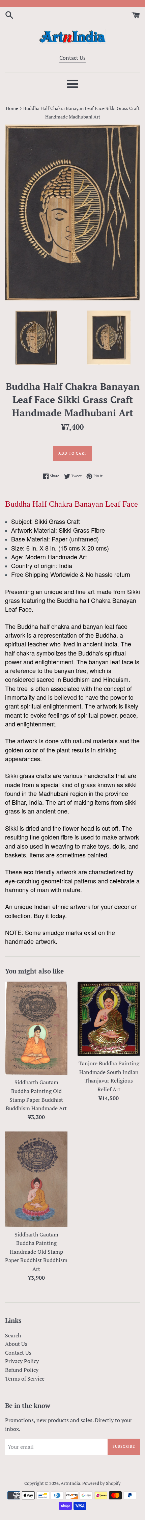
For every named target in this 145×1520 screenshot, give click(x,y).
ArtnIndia (70, 1483)
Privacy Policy (22, 1361)
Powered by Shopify (101, 1483)
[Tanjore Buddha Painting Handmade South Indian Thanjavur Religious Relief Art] (109, 1019)
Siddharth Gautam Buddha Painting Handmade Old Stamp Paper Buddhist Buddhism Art (36, 1252)
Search (13, 1335)
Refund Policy (21, 1370)
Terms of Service (25, 1378)
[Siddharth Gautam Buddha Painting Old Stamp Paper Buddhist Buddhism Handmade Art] (36, 1028)
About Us (16, 1344)
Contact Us (72, 57)
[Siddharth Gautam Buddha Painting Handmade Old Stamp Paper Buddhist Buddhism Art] (36, 1179)
